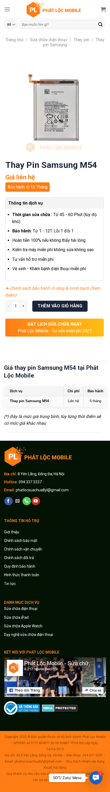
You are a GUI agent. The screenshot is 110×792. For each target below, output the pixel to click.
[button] (95, 777)
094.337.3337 (30, 482)
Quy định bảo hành (19, 566)
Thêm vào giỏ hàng (60, 305)
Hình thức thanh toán (21, 575)
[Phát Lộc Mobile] (55, 9)
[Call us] (26, 501)
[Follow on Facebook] (8, 501)
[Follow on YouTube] (36, 501)
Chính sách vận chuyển (23, 549)
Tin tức (10, 584)
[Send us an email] (17, 501)
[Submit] (100, 24)
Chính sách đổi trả (19, 558)
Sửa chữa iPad (16, 617)
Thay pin (81, 39)
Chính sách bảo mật (20, 540)
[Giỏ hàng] (103, 9)
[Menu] (7, 9)
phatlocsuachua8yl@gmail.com (42, 490)
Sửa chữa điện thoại (48, 39)
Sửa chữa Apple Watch (23, 626)
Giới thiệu (12, 532)
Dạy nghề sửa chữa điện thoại (28, 634)
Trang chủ (14, 39)
